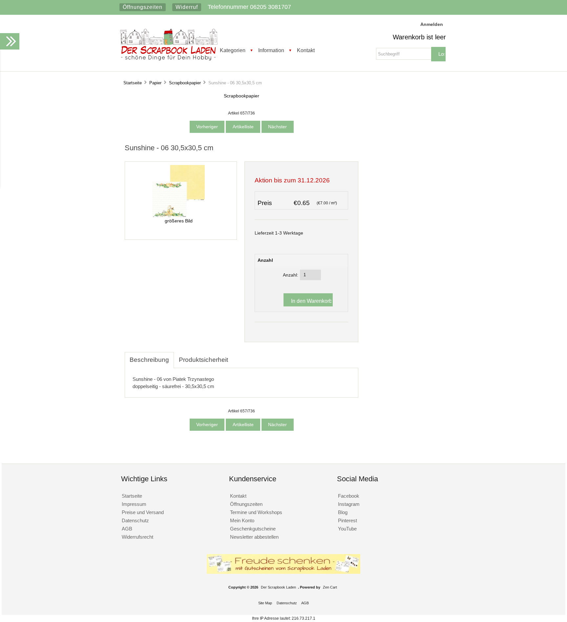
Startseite (132, 82)
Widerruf (187, 7)
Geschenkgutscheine (253, 528)
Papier (155, 82)
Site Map (265, 603)
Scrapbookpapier (185, 82)
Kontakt (306, 50)
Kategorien (232, 50)
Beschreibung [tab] (149, 359)
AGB (127, 528)
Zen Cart (330, 587)
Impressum (134, 504)
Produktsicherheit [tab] (203, 359)
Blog (342, 512)
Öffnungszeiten (142, 7)
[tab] (238, 356)
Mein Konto (242, 520)
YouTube (347, 528)
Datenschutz (135, 520)
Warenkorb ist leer (419, 37)
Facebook (348, 496)
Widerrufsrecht (137, 537)
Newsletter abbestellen (254, 537)
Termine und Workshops (256, 512)
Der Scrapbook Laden (278, 587)
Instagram (349, 504)
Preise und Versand (143, 512)
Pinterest (347, 520)
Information (271, 50)
